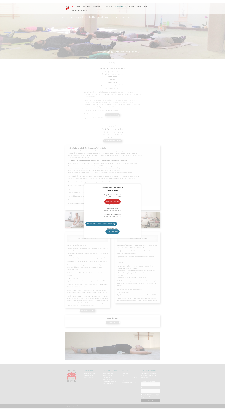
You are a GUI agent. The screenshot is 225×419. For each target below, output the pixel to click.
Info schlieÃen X (135, 236)
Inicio (79, 6)
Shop (145, 6)
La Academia (96, 6)
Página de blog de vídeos (79, 10)
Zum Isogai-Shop (112, 231)
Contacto (131, 6)
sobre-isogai (86, 6)
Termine (138, 6)
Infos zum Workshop (112, 201)
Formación (107, 6)
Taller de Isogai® (119, 6)
